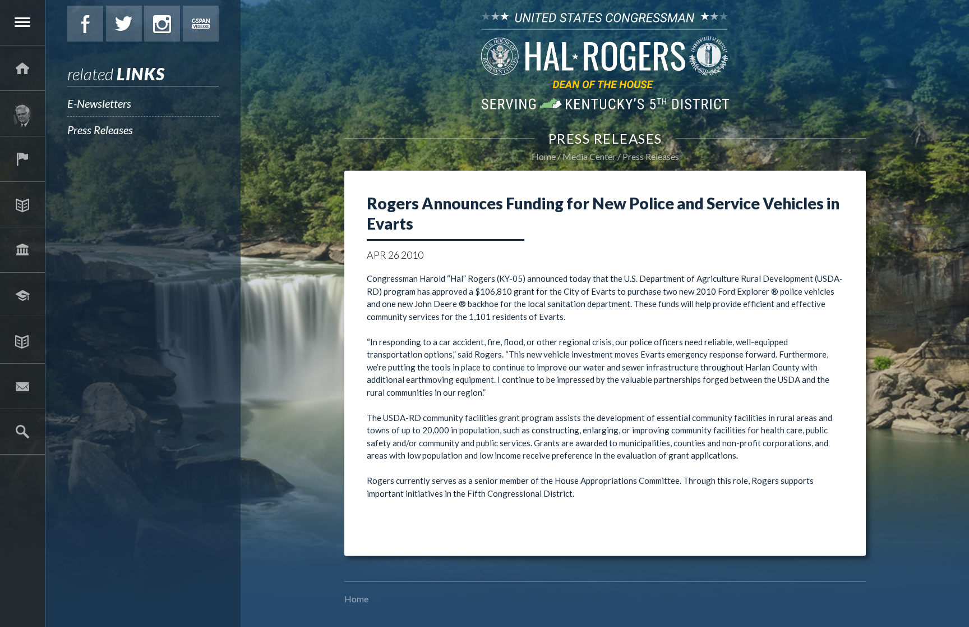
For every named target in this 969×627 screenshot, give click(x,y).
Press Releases (100, 129)
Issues (22, 204)
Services (22, 158)
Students (22, 295)
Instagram (162, 24)
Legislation (22, 249)
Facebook (85, 24)
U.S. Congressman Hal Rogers (605, 60)
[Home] (22, 67)
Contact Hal (22, 386)
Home (544, 156)
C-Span (201, 24)
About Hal (22, 113)
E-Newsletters (99, 103)
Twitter (124, 24)
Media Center (22, 340)
